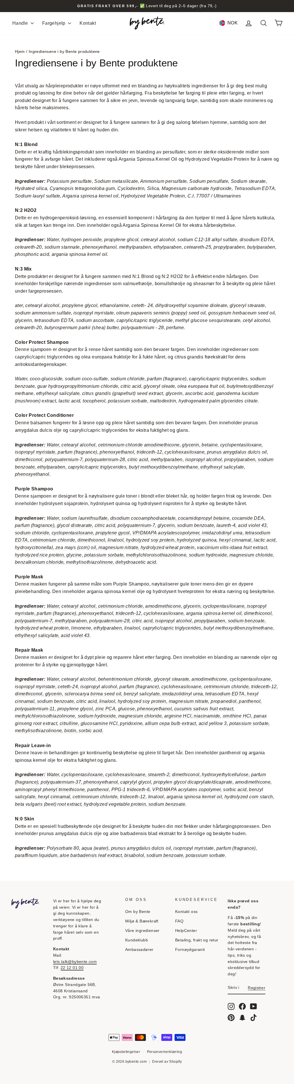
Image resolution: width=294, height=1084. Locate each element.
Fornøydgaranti (190, 949)
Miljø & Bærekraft (141, 921)
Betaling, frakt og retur (196, 940)
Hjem (20, 51)
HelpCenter (186, 930)
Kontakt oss (186, 912)
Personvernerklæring (164, 1052)
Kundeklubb (136, 940)
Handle (20, 23)
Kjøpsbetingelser (126, 1052)
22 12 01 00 (72, 968)
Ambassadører (139, 949)
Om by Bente (137, 912)
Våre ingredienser (142, 930)
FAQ (179, 921)
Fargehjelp (54, 23)
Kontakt (88, 23)
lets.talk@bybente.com (75, 962)
